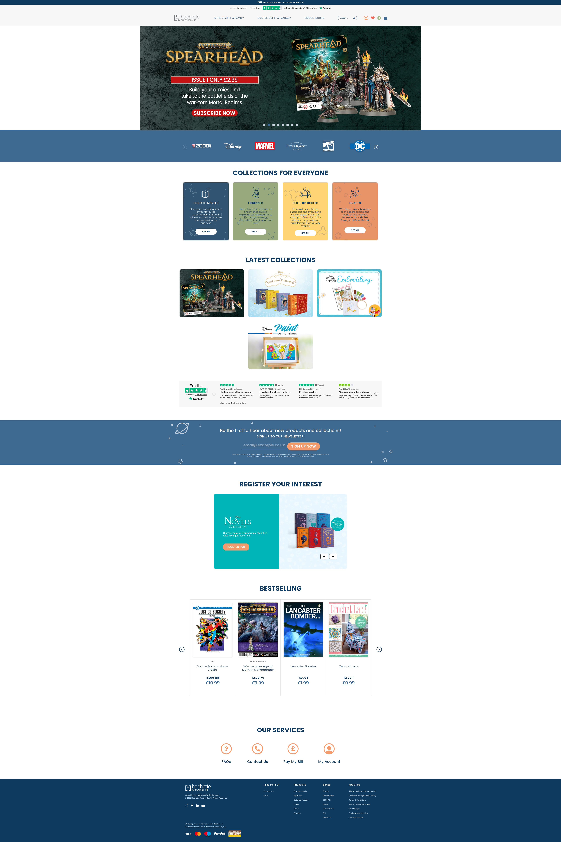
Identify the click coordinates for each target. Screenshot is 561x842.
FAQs (266, 795)
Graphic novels (300, 791)
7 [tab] (292, 125)
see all (206, 231)
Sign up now (303, 446)
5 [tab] (283, 125)
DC (324, 813)
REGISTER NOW (236, 547)
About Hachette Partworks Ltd (362, 791)
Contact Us (268, 791)
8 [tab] (297, 125)
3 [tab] (273, 125)
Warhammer (328, 809)
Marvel (326, 804)
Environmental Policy (358, 813)
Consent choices (356, 817)
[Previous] (324, 556)
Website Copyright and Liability (362, 795)
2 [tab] (269, 125)
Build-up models (301, 800)
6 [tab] (287, 125)
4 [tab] (278, 125)
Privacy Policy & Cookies (359, 804)
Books (296, 809)
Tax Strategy (354, 809)
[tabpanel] (280, 78)
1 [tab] (264, 125)
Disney (326, 791)
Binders (297, 813)
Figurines (298, 795)
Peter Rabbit (328, 795)
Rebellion (327, 817)
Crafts (296, 804)
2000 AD (327, 800)
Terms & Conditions (357, 800)
